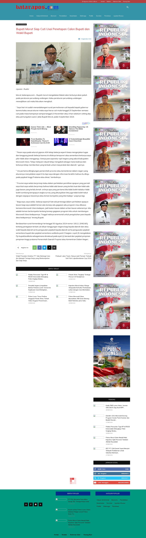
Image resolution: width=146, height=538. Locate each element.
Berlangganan (123, 482)
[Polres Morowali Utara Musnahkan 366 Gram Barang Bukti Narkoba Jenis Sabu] (61, 299)
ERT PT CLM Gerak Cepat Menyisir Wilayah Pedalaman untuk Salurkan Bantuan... (118, 450)
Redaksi (109, 1)
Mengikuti (125, 473)
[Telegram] (44, 247)
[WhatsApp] (34, 247)
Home (31, 16)
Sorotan (98, 16)
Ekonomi (53, 16)
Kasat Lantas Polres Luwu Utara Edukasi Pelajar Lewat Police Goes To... (79, 512)
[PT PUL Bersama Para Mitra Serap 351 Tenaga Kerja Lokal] (61, 502)
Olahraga (83, 16)
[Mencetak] (54, 247)
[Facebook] (39, 247)
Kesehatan (73, 16)
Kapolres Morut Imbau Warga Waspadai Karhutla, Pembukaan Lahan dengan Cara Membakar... (80, 288)
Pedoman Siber (117, 1)
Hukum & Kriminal (42, 16)
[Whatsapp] (26, 504)
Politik (91, 16)
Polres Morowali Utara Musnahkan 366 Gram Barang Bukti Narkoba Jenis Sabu (79, 298)
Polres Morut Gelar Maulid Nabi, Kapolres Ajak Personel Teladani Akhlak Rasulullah (117, 440)
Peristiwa (107, 16)
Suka (127, 469)
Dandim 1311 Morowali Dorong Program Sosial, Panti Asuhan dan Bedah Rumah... (117, 418)
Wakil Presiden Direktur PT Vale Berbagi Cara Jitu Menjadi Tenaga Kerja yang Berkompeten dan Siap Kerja (33, 258)
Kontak (103, 1)
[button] (127, 7)
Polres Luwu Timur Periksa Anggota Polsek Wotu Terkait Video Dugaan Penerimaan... (38, 298)
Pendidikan (63, 16)
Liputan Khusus (118, 16)
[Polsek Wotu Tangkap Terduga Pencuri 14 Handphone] (61, 277)
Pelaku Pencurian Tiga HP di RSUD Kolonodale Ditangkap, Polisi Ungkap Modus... (38, 277)
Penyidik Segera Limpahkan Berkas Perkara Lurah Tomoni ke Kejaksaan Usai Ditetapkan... (39, 288)
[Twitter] (40, 504)
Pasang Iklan (126, 1)
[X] (49, 247)
